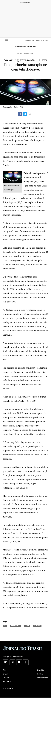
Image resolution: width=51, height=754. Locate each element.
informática (15, 626)
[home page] (25, 46)
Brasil (5, 674)
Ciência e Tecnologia (25, 54)
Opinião (40, 670)
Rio (4, 670)
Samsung (37, 626)
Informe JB (7, 681)
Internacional (42, 678)
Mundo (6, 678)
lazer (27, 626)
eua (5, 626)
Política (40, 674)
